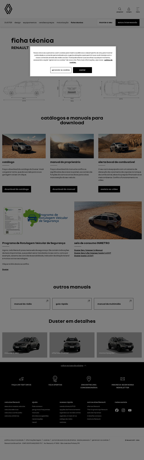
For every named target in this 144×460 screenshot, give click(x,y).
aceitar (82, 70)
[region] (73, 61)
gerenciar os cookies (61, 70)
